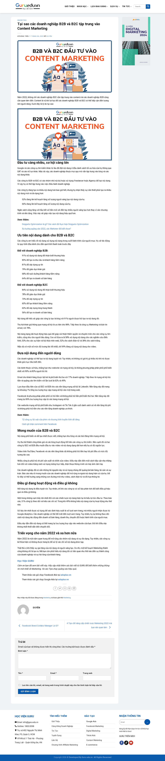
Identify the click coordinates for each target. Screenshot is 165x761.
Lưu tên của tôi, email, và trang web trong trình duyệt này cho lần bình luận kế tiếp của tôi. (62, 685)
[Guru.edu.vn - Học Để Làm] (28, 6)
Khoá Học (82, 6)
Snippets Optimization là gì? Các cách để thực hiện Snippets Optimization (55, 224)
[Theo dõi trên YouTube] (131, 743)
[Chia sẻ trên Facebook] (55, 588)
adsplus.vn (66, 575)
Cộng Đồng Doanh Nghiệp (62, 726)
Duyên (49, 36)
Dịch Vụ (114, 6)
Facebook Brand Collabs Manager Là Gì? (40, 626)
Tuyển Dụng (56, 735)
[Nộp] (148, 6)
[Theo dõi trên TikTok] (126, 743)
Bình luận (23, 651)
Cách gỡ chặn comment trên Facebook (39, 424)
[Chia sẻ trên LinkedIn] (74, 588)
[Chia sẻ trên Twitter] (60, 588)
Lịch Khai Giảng (98, 6)
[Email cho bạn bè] (65, 588)
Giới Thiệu (70, 6)
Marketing (21, 20)
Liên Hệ (55, 740)
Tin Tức (126, 6)
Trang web (87, 673)
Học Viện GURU (25, 561)
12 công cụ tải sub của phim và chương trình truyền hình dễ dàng (51, 419)
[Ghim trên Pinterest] (69, 588)
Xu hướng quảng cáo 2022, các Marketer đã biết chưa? (46, 229)
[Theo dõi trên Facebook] (121, 743)
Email (53, 673)
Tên (20, 673)
